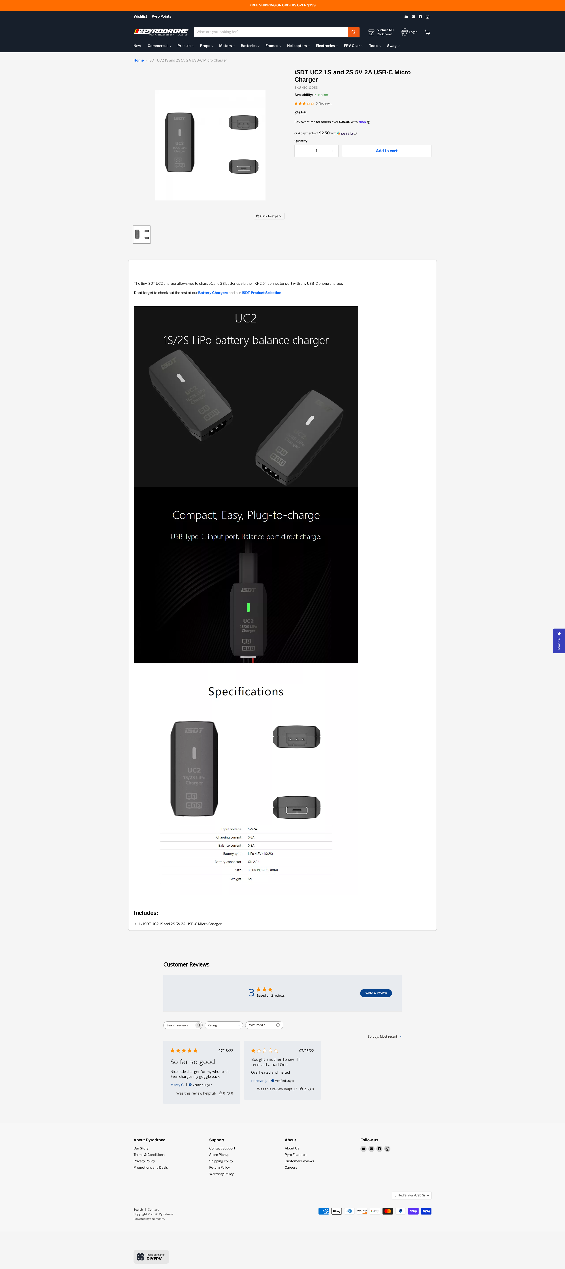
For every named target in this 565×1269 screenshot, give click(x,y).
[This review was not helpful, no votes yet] (228, 1093)
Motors (225, 46)
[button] (362, 133)
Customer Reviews (299, 1161)
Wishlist (140, 17)
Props (205, 46)
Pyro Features (296, 1155)
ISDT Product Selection (261, 293)
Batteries (249, 46)
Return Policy (219, 1168)
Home (139, 60)
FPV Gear (352, 46)
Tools (374, 46)
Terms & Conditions (149, 1155)
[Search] (354, 32)
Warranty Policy (221, 1174)
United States (409, 1195)
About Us (292, 1148)
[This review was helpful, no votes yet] (220, 1093)
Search (138, 1209)
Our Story (141, 1148)
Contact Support (222, 1148)
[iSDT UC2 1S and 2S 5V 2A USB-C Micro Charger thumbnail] (142, 234)
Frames (272, 46)
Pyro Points (161, 17)
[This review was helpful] (301, 1089)
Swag (392, 46)
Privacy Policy (144, 1161)
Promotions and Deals (151, 1168)
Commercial (158, 46)
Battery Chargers (213, 293)
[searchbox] (179, 1025)
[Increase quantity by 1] (333, 151)
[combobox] (271, 32)
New (137, 46)
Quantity (300, 141)
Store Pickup (219, 1155)
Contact (153, 1209)
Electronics (325, 46)
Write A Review (376, 993)
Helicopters (297, 46)
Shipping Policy (221, 1161)
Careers (291, 1168)
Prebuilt (184, 46)
